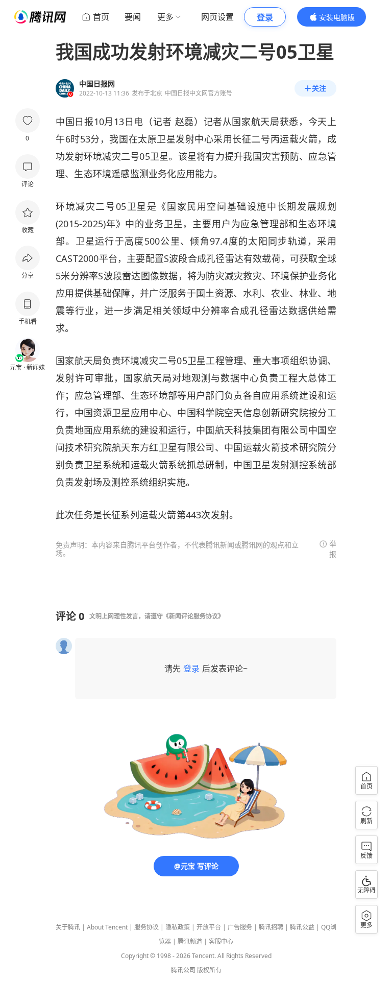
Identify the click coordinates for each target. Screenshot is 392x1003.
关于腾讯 (68, 927)
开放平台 (209, 927)
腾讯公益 (302, 927)
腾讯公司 (183, 970)
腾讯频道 (190, 941)
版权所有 (209, 970)
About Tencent (107, 927)
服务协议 (146, 927)
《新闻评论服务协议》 (193, 616)
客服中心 (221, 941)
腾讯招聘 (271, 927)
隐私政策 (177, 927)
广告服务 (240, 927)
